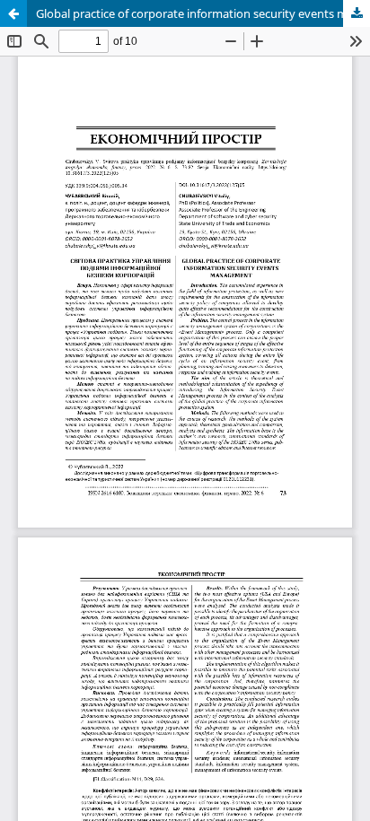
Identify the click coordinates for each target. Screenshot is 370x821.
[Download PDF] (356, 13)
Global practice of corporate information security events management (203, 13)
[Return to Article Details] (13, 13)
